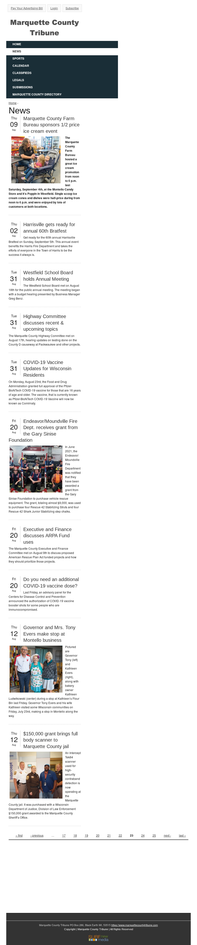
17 (64, 835)
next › (167, 835)
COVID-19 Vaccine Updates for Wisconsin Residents (47, 369)
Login (54, 8)
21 (109, 835)
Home (16, 44)
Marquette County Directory (37, 94)
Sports (18, 58)
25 (154, 835)
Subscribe (72, 8)
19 (86, 835)
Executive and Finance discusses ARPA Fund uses (47, 536)
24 (143, 835)
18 (75, 835)
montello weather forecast (45, 898)
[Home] (44, 27)
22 (120, 835)
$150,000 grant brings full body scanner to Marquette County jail (50, 740)
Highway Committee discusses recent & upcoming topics (44, 323)
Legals (18, 80)
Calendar (20, 65)
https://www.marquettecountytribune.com (134, 925)
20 (97, 835)
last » (182, 835)
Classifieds (21, 73)
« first (19, 835)
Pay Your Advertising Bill (27, 8)
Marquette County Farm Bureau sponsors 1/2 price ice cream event (51, 125)
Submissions (22, 87)
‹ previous (37, 835)
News (16, 51)
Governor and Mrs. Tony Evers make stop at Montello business (49, 634)
